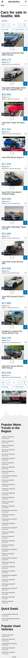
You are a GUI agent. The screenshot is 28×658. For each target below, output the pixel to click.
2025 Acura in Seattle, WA (8, 532)
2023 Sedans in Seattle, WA (8, 515)
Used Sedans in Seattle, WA (8, 640)
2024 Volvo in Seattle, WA (8, 545)
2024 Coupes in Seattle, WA (8, 580)
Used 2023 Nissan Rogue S (13, 157)
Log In (20, 5)
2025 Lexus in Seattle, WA (8, 498)
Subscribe (25, 5)
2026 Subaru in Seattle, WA (8, 597)
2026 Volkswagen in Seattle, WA (9, 589)
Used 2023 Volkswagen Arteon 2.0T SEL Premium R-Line (14, 89)
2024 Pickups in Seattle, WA (8, 524)
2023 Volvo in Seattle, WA (8, 537)
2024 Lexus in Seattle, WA (8, 472)
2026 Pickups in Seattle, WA (8, 584)
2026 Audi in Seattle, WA (7, 602)
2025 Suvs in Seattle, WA (8, 437)
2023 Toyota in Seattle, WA (8, 494)
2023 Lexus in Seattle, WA (8, 481)
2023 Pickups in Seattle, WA (8, 567)
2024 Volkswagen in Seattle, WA (9, 528)
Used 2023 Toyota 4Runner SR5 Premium (12, 367)
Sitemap (14, 656)
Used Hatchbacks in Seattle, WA (9, 644)
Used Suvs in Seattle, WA (8, 635)
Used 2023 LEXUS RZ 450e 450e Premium (13, 54)
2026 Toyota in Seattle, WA (8, 468)
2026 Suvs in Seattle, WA (8, 463)
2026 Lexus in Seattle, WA (8, 554)
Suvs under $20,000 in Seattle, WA (10, 615)
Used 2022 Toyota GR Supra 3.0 (13, 123)
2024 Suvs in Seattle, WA (8, 442)
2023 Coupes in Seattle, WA (8, 593)
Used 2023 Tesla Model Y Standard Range (12, 193)
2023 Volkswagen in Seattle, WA (9, 511)
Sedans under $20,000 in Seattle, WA (10, 619)
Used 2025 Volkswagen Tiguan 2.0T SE (14, 228)
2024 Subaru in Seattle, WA (8, 507)
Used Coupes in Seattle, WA (8, 653)
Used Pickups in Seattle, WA (8, 648)
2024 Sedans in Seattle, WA (8, 459)
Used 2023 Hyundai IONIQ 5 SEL (13, 297)
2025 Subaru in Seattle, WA (8, 485)
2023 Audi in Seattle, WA (7, 502)
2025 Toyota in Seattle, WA (8, 455)
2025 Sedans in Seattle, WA (8, 489)
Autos (2, 5)
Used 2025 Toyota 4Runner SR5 (12, 262)
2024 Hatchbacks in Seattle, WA (9, 558)
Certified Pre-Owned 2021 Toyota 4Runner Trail (12, 332)
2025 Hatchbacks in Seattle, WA (9, 550)
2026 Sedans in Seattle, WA (8, 541)
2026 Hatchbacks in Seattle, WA (9, 576)
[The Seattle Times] (14, 2)
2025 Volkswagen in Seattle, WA (9, 476)
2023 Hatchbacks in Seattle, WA (9, 520)
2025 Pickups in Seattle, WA (8, 563)
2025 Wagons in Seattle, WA (8, 571)
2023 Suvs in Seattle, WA (8, 446)
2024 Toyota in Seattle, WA (8, 450)
